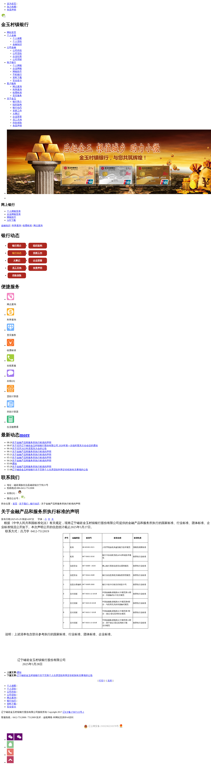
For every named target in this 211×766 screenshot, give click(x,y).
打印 (101, 680)
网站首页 (11, 32)
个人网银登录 (14, 211)
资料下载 (17, 77)
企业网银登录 (14, 214)
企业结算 (17, 56)
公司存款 (17, 50)
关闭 (109, 680)
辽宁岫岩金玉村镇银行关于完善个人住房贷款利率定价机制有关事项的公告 (50, 469)
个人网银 (17, 65)
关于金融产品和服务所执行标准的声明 (31, 442)
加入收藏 (11, 6)
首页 (15, 503)
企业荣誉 (17, 116)
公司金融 (11, 47)
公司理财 (17, 59)
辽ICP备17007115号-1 (73, 712)
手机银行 (17, 74)
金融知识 (17, 44)
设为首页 (11, 3)
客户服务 (11, 83)
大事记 (16, 113)
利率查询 (17, 89)
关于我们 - (24, 503)
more (25, 434)
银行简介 (17, 101)
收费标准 (17, 92)
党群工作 (17, 110)
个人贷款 (17, 41)
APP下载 (11, 220)
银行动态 (17, 107)
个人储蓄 (17, 38)
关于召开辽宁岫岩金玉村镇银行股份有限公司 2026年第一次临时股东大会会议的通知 (55, 445)
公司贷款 (17, 53)
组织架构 (17, 104)
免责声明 (11, 9)
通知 (14, 463)
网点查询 (17, 86)
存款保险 (17, 122)
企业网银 (17, 68)
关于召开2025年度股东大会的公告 (29, 448)
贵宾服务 (17, 95)
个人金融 (11, 35)
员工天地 (17, 119)
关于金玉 (11, 98)
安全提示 (17, 80)
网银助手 (17, 71)
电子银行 (11, 62)
